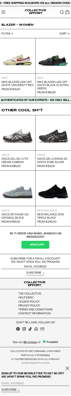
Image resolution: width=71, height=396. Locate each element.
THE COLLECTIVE (29, 293)
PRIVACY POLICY (29, 305)
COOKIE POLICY (29, 301)
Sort (63, 33)
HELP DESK (25, 297)
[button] (62, 12)
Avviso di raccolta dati (35, 363)
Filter (5, 33)
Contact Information (34, 313)
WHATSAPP (37, 244)
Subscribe (33, 272)
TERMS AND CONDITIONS (35, 309)
